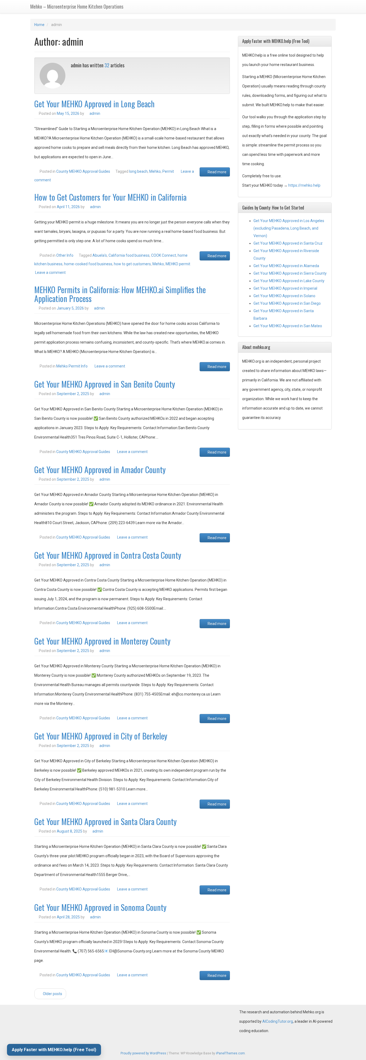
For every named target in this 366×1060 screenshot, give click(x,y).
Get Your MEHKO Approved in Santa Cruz (288, 243)
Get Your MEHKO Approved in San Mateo (287, 326)
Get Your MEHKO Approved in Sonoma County (100, 907)
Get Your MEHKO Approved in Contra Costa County (107, 555)
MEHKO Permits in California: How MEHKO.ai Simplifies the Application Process (120, 294)
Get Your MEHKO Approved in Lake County (288, 281)
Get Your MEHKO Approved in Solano (284, 296)
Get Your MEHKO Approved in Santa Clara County (105, 821)
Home (39, 25)
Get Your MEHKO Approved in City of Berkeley (100, 736)
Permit (168, 171)
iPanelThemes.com (230, 1053)
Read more (216, 172)
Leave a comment (50, 272)
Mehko (155, 171)
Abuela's (99, 255)
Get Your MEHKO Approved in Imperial (285, 288)
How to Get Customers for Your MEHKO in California (110, 197)
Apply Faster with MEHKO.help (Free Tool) (54, 1049)
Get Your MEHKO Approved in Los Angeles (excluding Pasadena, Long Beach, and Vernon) (288, 228)
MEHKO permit (178, 264)
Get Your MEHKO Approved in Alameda (286, 266)
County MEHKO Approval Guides (83, 171)
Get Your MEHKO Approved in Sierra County (290, 273)
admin (94, 113)
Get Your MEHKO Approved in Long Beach (94, 104)
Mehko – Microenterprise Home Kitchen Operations (76, 6)
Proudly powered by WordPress (143, 1053)
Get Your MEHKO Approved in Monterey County (102, 641)
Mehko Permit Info (72, 366)
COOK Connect (163, 255)
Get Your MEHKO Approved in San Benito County (104, 384)
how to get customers (132, 264)
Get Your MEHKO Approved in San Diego (287, 303)
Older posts (52, 994)
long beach (138, 171)
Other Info (64, 255)
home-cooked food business (88, 264)
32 (106, 65)
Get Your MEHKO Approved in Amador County (100, 469)
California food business (129, 255)
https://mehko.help (304, 185)
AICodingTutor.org (277, 1021)
